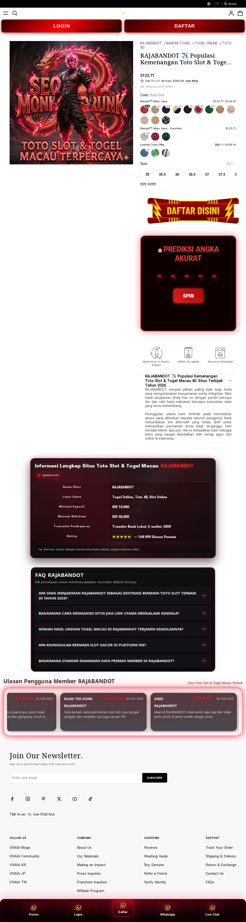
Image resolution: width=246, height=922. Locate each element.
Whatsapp (167, 914)
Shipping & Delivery (221, 856)
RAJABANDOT (151, 43)
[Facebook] (14, 799)
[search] (15, 13)
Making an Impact (91, 865)
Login (78, 914)
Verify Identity (155, 882)
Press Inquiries (89, 873)
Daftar (123, 912)
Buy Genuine (154, 865)
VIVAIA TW (18, 882)
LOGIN (61, 26)
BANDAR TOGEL (178, 43)
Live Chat (212, 914)
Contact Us (215, 873)
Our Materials (87, 856)
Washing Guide (156, 856)
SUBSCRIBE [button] (154, 777)
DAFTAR (184, 26)
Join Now (191, 81)
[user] (231, 13)
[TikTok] (92, 799)
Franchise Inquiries (92, 882)
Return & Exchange (221, 865)
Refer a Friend (155, 873)
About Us (84, 847)
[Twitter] (61, 799)
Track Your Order (219, 847)
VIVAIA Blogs (20, 847)
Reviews (150, 847)
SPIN (188, 296)
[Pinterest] (45, 799)
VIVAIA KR (18, 865)
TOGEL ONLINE (206, 43)
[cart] (240, 13)
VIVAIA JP (17, 873)
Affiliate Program (90, 891)
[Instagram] (30, 799)
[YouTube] (77, 799)
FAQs (210, 882)
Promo (33, 914)
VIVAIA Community (24, 856)
